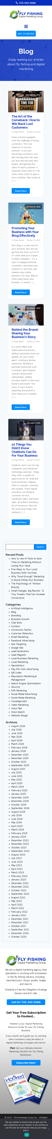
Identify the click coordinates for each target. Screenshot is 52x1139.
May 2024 (16, 822)
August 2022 (18, 897)
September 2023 (20, 851)
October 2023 (18, 847)
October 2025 (18, 761)
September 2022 (20, 893)
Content (15, 626)
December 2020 (20, 933)
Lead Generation (20, 651)
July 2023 (16, 858)
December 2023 (20, 840)
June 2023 (17, 861)
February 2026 (19, 747)
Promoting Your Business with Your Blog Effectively (25, 231)
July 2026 (16, 729)
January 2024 (18, 836)
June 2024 (17, 819)
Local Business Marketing (24, 658)
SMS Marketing (19, 690)
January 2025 (18, 793)
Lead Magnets (18, 654)
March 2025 (17, 786)
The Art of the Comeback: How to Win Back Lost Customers (26, 122)
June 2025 (16, 776)
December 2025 (19, 754)
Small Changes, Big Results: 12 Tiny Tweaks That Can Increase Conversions (28, 594)
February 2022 (19, 911)
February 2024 (19, 833)
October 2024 (18, 804)
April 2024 (17, 826)
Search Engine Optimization (26, 683)
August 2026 (18, 726)
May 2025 (16, 779)
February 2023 (19, 876)
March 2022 (17, 908)
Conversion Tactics (21, 629)
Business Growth (20, 619)
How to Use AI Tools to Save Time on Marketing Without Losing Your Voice (26, 562)
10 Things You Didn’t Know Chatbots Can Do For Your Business (25, 450)
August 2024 (18, 811)
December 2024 (20, 797)
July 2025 (16, 772)
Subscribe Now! (26, 1062)
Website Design (19, 715)
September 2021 (20, 929)
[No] (48, 1128)
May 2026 (16, 736)
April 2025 (16, 783)
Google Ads (17, 647)
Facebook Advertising (22, 640)
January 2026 (18, 751)
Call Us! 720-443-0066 (26, 1002)
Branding (16, 615)
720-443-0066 (27, 3)
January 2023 (18, 879)
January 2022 (18, 915)
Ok (27, 1135)
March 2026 (17, 743)
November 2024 (20, 801)
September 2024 (20, 808)
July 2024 (16, 815)
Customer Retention (22, 633)
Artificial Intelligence (22, 608)
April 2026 (16, 740)
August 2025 (18, 769)
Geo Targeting (18, 644)
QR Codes (16, 672)
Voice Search (18, 712)
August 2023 (18, 854)
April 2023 (17, 869)
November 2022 (20, 886)
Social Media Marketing (23, 697)
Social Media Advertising (24, 694)
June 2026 (16, 733)
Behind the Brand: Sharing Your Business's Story (25, 333)
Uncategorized (19, 701)
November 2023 (20, 843)
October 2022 (18, 890)
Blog (13, 612)
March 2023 (17, 872)
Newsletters (17, 665)
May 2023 (16, 865)
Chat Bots (16, 622)
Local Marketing (19, 662)
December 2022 (20, 883)
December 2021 (19, 919)
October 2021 (18, 926)
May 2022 (16, 901)
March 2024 (17, 829)
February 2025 (19, 790)
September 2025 (20, 765)
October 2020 (18, 936)
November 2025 (20, 758)
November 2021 (19, 922)
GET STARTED (26, 33)
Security (15, 687)
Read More (20, 191)
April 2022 (17, 904)
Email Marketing (19, 637)
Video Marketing (19, 704)
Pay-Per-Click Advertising (25, 669)
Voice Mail (16, 708)
